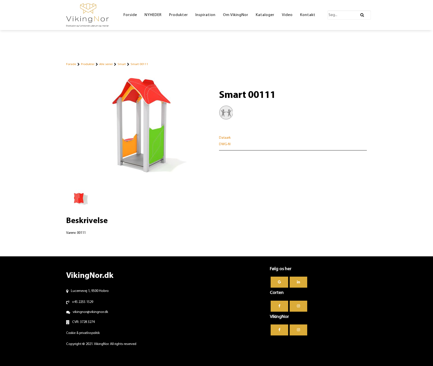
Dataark (225, 138)
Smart (122, 64)
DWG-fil (225, 144)
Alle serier (106, 64)
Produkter (87, 64)
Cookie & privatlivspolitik (83, 333)
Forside (71, 64)
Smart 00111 (139, 64)
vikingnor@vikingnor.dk (90, 312)
